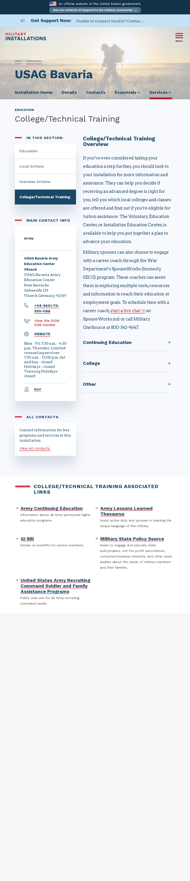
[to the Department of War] (52, 3)
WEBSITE (42, 334)
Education (28, 151)
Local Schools (31, 166)
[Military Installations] (26, 39)
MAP (37, 389)
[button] (95, 10)
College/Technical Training (44, 197)
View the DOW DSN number (47, 323)
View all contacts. (35, 448)
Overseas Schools (35, 181)
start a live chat (125, 310)
